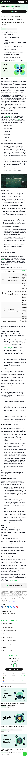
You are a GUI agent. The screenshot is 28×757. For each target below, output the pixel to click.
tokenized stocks (18, 86)
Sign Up (15, 11)
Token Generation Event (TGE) (11, 163)
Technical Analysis (18, 729)
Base (8, 37)
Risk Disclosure (16, 601)
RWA (16, 29)
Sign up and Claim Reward (14, 669)
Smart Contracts (8, 347)
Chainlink (15, 409)
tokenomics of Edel (8, 116)
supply (19, 119)
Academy (6, 16)
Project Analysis (10, 29)
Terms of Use (8, 601)
